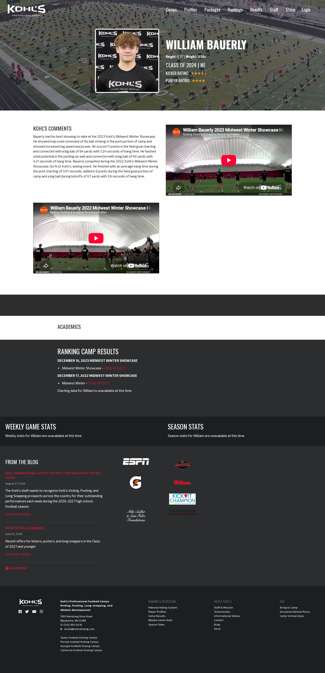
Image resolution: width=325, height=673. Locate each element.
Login (306, 9)
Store (290, 9)
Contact (218, 620)
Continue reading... (18, 514)
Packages (212, 9)
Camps (171, 9)
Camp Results (157, 615)
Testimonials (222, 611)
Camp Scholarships (292, 615)
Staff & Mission (223, 607)
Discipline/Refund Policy (295, 611)
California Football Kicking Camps (81, 650)
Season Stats (156, 624)
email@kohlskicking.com (79, 628)
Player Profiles (157, 611)
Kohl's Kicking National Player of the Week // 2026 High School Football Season (53, 475)
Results (256, 9)
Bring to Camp (289, 607)
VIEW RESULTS (115, 368)
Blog (217, 624)
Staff (274, 9)
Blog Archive (17, 568)
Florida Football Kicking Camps (79, 641)
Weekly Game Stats (160, 620)
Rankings (235, 9)
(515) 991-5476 (72, 624)
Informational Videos (227, 615)
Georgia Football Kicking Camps (80, 645)
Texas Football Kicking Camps (78, 637)
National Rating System (162, 607)
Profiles (190, 9)
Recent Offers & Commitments (25, 528)
